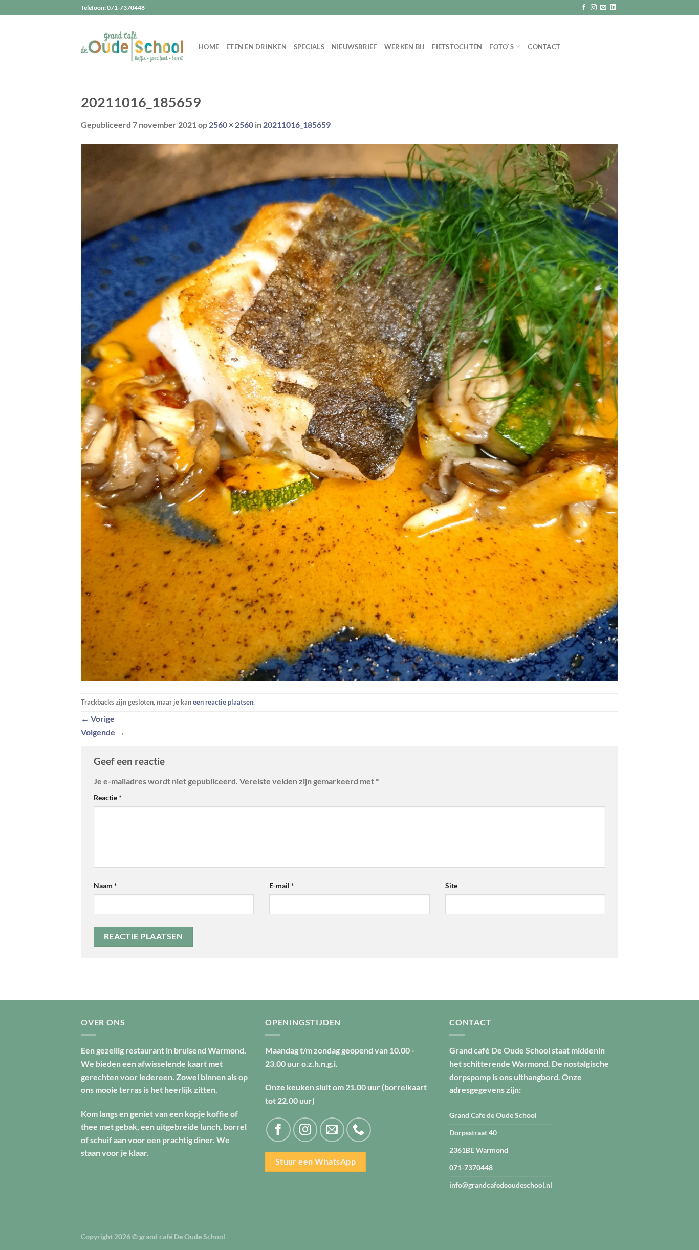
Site (451, 885)
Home (209, 46)
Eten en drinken (256, 46)
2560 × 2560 (231, 124)
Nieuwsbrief (354, 46)
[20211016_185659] (349, 411)
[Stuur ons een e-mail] (603, 7)
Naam (105, 885)
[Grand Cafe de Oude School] (132, 46)
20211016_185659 (297, 124)
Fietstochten (457, 46)
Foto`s (501, 46)
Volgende (103, 732)
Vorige (98, 718)
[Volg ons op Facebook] (584, 7)
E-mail (281, 885)
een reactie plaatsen (223, 702)
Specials (309, 46)
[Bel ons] (358, 1129)
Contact (544, 46)
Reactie (108, 797)
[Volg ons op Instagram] (594, 7)
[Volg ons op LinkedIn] (613, 7)
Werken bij (404, 46)
